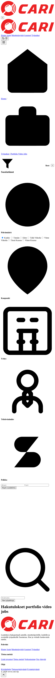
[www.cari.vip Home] (27, 15)
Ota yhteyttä (41, 659)
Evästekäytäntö (33, 669)
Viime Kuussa (30, 240)
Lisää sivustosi (7, 659)
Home (3, 35)
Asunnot (27, 35)
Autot (8, 35)
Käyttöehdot (6, 669)
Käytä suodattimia (8, 488)
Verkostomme (30, 659)
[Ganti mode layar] (5, 38)
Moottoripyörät (18, 35)
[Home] (27, 631)
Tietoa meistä (18, 659)
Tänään (16, 238)
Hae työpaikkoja (8, 600)
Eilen (24, 238)
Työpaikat (35, 35)
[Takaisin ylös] (3, 675)
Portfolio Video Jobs (18, 154)
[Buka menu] (3, 42)
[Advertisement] (27, 516)
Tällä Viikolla (35, 238)
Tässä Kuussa (16, 240)
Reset (47, 165)
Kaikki (7, 238)
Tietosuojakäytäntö (19, 669)
